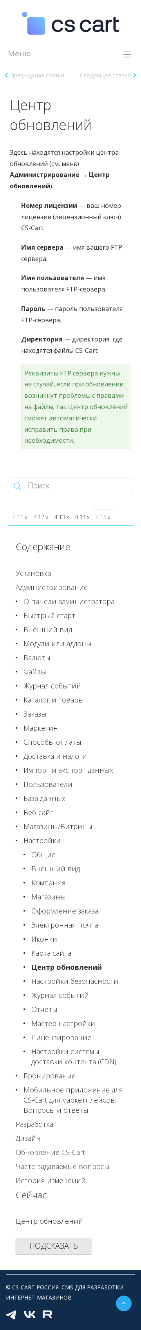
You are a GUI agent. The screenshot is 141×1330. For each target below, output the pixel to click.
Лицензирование (61, 1037)
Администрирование (52, 587)
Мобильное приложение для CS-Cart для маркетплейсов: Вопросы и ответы (73, 1100)
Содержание (43, 546)
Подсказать (53, 1246)
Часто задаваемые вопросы (63, 1166)
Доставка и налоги (55, 756)
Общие (43, 854)
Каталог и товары (54, 699)
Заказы (35, 714)
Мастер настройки (63, 1023)
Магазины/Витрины (58, 826)
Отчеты (44, 1009)
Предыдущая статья (37, 75)
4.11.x (20, 517)
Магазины (48, 896)
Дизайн (28, 1138)
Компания (48, 882)
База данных (44, 798)
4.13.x (61, 517)
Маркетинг (42, 728)
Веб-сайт (39, 812)
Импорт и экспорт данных (68, 770)
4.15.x (103, 517)
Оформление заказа (64, 910)
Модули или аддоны (58, 643)
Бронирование (50, 1075)
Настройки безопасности (74, 981)
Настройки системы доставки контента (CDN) (73, 1056)
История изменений (51, 1180)
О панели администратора (69, 601)
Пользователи (48, 784)
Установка (33, 573)
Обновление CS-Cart (50, 1152)
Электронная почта (64, 925)
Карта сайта (51, 953)
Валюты (37, 657)
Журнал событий (52, 685)
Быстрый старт (49, 615)
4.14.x (82, 517)
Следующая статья (105, 75)
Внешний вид (48, 629)
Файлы (35, 671)
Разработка (34, 1124)
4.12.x (41, 517)
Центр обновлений (66, 967)
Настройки (42, 840)
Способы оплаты (52, 742)
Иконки (44, 939)
